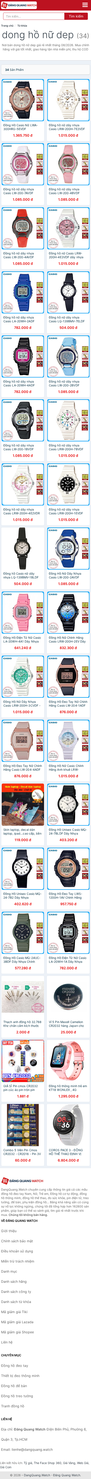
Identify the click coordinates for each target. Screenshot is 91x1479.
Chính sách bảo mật (17, 1241)
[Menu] (85, 5)
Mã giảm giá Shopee (17, 1332)
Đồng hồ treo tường (17, 1396)
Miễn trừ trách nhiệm (17, 1261)
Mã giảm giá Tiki (14, 1312)
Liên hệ (6, 1342)
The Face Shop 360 (47, 1463)
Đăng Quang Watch (66, 1475)
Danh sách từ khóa (16, 1302)
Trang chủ (7, 25)
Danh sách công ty (16, 1291)
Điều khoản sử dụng (17, 1251)
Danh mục (9, 1271)
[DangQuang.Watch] (26, 5)
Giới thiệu (9, 1231)
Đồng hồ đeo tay (14, 1365)
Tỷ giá (28, 1463)
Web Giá (82, 1463)
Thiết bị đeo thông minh (20, 1376)
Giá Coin (5, 1467)
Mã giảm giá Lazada (17, 1322)
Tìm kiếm (76, 16)
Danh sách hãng (14, 1281)
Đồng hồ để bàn (14, 1386)
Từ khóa (22, 25)
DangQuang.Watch (37, 1475)
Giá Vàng (69, 1463)
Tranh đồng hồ (12, 1406)
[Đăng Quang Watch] (22, 1181)
